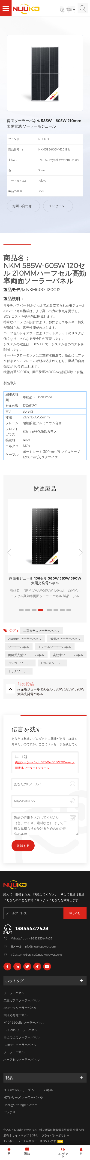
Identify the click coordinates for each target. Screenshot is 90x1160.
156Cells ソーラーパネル (20, 1030)
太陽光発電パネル (15, 1015)
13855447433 (31, 928)
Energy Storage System (20, 1105)
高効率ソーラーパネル (68, 655)
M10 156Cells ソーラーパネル (23, 1022)
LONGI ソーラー (52, 663)
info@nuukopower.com (40, 946)
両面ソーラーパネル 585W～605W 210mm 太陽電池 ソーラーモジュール (45, 765)
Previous (9, 552)
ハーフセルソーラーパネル (21, 1059)
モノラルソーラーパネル (54, 647)
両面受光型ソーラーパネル (26, 655)
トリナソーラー (18, 671)
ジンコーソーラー (20, 663)
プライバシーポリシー (55, 1135)
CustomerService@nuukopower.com (37, 954)
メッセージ (56, 206)
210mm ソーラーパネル (24, 639)
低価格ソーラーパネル (65, 639)
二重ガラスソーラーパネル (41, 630)
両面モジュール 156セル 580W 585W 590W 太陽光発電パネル (45, 580)
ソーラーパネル (18, 647)
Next (80, 552)
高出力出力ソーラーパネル (21, 1037)
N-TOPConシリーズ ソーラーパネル (28, 1090)
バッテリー (10, 1112)
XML (35, 1135)
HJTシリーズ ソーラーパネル (23, 1097)
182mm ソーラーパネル (19, 1044)
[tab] (17, 243)
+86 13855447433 (40, 938)
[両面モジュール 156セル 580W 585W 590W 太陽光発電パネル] (45, 536)
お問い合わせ (22, 206)
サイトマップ (20, 1135)
